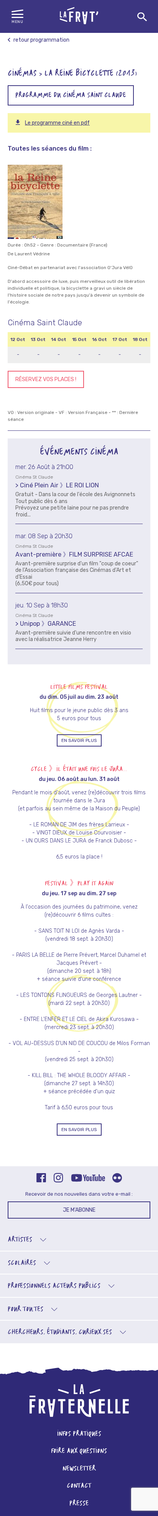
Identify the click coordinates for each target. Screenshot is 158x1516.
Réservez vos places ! (45, 379)
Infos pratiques (79, 1434)
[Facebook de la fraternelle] (41, 1178)
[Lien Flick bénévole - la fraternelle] (117, 1178)
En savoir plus (79, 740)
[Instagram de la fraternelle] (58, 1178)
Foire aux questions (79, 1451)
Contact (79, 1486)
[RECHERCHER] (142, 17)
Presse (79, 1503)
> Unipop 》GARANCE (45, 623)
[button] (17, 17)
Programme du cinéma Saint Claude (70, 95)
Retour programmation (40, 40)
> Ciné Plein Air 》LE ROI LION (57, 485)
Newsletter (79, 1468)
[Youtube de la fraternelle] (88, 1178)
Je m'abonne (79, 1210)
